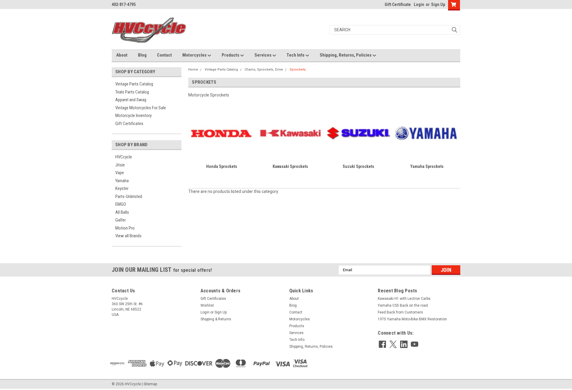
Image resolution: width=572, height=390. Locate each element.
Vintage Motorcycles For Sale (140, 107)
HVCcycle (123, 157)
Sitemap (150, 384)
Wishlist (207, 305)
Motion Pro (125, 228)
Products (231, 55)
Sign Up (438, 4)
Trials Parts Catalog (132, 92)
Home (193, 69)
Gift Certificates (129, 123)
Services (263, 55)
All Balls (122, 212)
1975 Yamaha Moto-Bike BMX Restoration (412, 319)
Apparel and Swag (130, 99)
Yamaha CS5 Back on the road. (403, 305)
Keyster (121, 188)
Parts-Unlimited (128, 196)
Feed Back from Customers (400, 312)
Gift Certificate (398, 4)
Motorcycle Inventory (133, 115)
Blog (142, 55)
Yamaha (122, 180)
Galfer (120, 220)
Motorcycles (194, 55)
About (122, 55)
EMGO (120, 204)
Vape (119, 172)
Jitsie (120, 165)
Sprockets (298, 69)
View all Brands (128, 235)
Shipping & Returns (215, 319)
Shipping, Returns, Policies (346, 55)
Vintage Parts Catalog (134, 84)
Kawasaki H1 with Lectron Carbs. (404, 299)
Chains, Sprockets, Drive (264, 69)
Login (419, 4)
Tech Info (296, 55)
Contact (164, 55)
